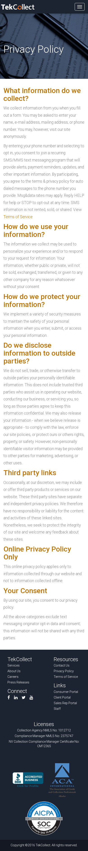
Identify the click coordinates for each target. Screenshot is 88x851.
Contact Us (61, 665)
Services (13, 665)
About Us (14, 671)
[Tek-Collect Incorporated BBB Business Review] (28, 780)
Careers (13, 677)
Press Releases (18, 682)
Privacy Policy (64, 671)
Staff (57, 708)
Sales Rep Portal (65, 703)
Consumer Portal (66, 692)
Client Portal (62, 697)
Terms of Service (18, 217)
